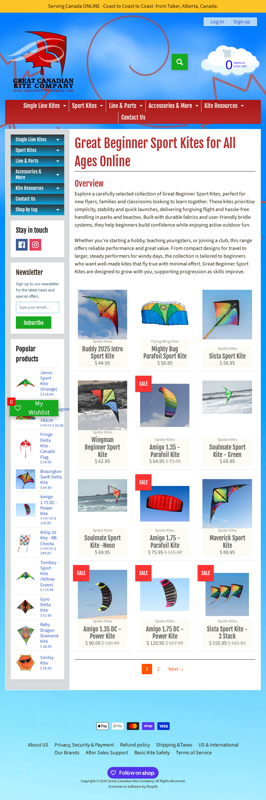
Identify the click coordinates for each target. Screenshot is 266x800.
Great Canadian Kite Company (131, 781)
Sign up (242, 21)
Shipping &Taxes (174, 744)
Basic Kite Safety (152, 752)
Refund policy (135, 744)
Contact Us (133, 117)
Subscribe (33, 323)
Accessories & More (174, 107)
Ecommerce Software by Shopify (133, 786)
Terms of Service (194, 752)
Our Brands (66, 752)
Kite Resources (225, 107)
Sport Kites (88, 107)
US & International (218, 744)
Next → (176, 669)
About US (38, 744)
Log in (217, 21)
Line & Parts (126, 107)
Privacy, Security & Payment (84, 744)
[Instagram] (35, 245)
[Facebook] (22, 245)
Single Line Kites (45, 107)
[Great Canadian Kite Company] (43, 62)
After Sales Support (107, 752)
